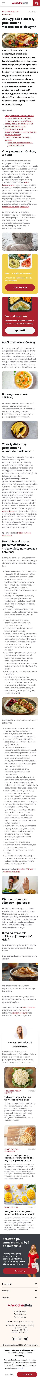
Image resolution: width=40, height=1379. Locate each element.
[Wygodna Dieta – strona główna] (20, 3)
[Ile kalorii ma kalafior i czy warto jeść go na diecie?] (20, 1094)
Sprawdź (20, 330)
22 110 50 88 (21, 1317)
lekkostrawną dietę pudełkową (15, 206)
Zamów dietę (20, 1271)
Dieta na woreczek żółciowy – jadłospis (19, 141)
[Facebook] (14, 1339)
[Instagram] (20, 1339)
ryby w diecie (8, 511)
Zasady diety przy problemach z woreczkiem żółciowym (19, 125)
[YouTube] (26, 1339)
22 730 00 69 (21, 1311)
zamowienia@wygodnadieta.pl (21, 1321)
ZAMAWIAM (20, 287)
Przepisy (6, 11)
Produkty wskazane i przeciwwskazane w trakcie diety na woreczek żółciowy (20, 132)
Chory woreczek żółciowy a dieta (19, 118)
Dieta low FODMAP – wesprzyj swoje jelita (18, 870)
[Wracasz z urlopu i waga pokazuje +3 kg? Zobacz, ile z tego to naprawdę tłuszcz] (20, 1152)
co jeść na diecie (27, 1007)
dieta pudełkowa (19, 1013)
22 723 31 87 (21, 1314)
